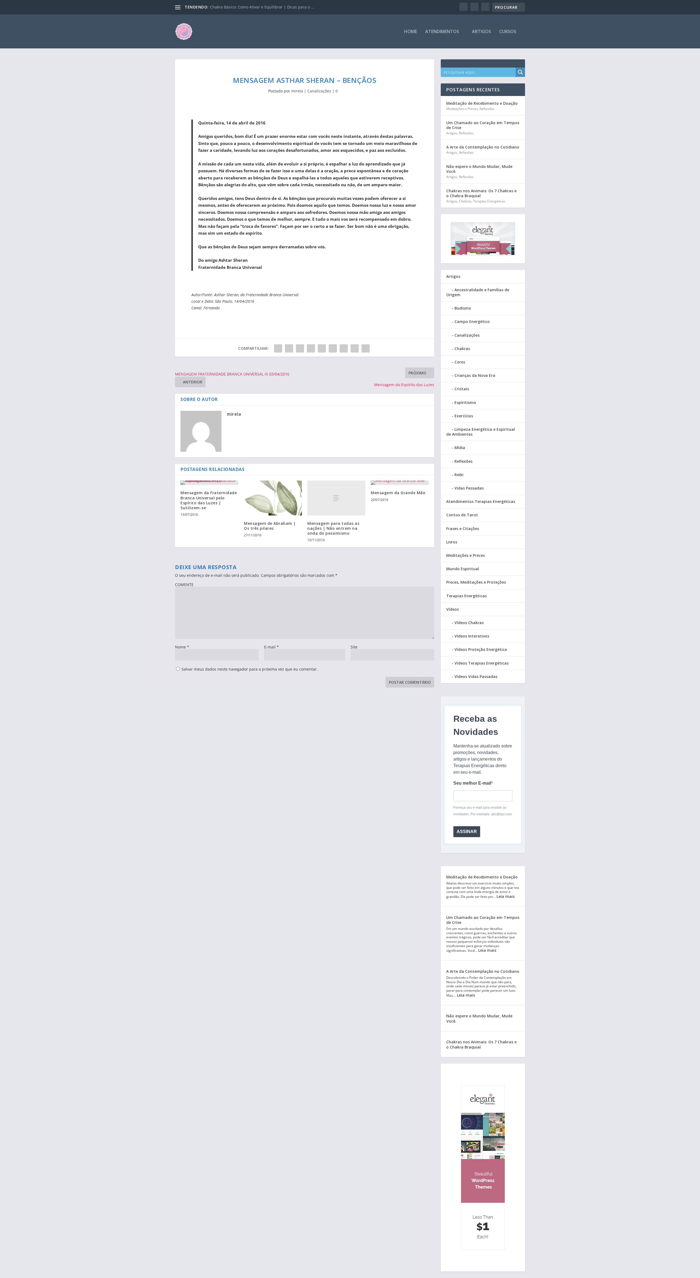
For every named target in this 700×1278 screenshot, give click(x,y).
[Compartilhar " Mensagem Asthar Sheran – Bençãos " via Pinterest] (321, 348)
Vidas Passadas (469, 488)
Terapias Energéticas (489, 201)
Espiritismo (465, 402)
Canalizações (319, 91)
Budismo (462, 308)
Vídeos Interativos (471, 636)
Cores (459, 362)
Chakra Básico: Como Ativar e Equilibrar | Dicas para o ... (262, 7)
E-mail (271, 647)
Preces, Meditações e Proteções (476, 582)
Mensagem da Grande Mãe (398, 492)
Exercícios (463, 415)
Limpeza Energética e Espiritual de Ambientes (480, 432)
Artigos (481, 31)
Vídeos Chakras (469, 622)
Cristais (461, 388)
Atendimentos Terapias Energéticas (480, 501)
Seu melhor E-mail (472, 783)
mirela (297, 91)
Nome (182, 647)
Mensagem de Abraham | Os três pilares (270, 526)
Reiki (458, 474)
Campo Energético (472, 321)
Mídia (459, 447)
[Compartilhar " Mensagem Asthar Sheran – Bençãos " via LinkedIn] (332, 348)
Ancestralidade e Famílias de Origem (477, 292)
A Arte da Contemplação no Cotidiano (482, 147)
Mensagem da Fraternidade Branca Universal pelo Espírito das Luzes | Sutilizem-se (208, 500)
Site (354, 647)
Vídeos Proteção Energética (480, 649)
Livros (451, 542)
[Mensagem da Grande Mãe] (400, 483)
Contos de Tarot (462, 514)
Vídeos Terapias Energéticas (481, 663)
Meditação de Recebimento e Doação (482, 103)
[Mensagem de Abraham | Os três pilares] (273, 498)
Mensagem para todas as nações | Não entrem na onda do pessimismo (333, 528)
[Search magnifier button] (520, 72)
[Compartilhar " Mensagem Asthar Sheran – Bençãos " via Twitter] (289, 348)
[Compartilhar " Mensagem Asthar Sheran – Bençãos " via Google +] (299, 348)
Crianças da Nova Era (474, 375)
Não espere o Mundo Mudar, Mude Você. (479, 169)
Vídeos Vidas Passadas (475, 676)
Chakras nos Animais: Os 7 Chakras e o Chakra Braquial (481, 193)
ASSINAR (467, 831)
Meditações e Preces (462, 108)
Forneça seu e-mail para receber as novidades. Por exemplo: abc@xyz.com (482, 811)
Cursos (507, 31)
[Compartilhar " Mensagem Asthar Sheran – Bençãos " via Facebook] (278, 348)
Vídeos (452, 609)
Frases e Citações (462, 528)
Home (410, 31)
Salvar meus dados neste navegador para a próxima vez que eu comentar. (250, 669)
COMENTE (184, 584)
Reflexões (487, 108)
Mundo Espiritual (462, 568)
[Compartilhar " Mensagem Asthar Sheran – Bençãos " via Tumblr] (310, 348)
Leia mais (506, 896)
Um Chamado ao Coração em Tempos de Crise (482, 125)
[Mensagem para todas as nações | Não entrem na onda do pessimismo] (336, 498)
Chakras (465, 201)
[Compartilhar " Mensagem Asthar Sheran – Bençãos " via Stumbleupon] (354, 348)
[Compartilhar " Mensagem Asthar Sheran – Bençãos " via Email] (365, 348)
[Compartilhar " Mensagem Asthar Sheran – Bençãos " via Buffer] (343, 348)
